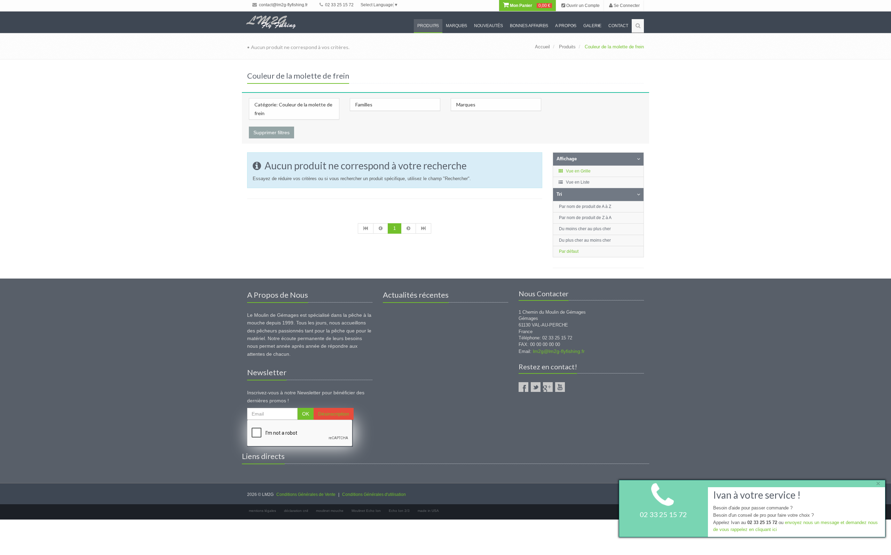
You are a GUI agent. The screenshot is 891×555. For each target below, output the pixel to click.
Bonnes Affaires (529, 25)
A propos (565, 25)
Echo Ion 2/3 (399, 511)
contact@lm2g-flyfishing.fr (283, 4)
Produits (428, 25)
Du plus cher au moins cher (585, 240)
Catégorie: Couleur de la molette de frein (293, 109)
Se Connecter (626, 5)
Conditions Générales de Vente (306, 494)
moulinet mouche (330, 511)
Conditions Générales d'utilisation (374, 494)
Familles (363, 104)
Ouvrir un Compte (582, 5)
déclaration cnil (296, 511)
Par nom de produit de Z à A (585, 217)
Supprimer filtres (271, 132)
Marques (456, 25)
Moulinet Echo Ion (366, 511)
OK (305, 414)
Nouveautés (488, 25)
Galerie (592, 25)
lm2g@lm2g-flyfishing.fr (559, 351)
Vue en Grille (578, 171)
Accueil (542, 46)
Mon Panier (529, 5)
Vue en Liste (577, 182)
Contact (618, 25)
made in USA (428, 511)
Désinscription (333, 414)
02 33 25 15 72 (339, 4)
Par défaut (568, 251)
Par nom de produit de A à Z (585, 206)
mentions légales (262, 511)
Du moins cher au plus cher (585, 228)
